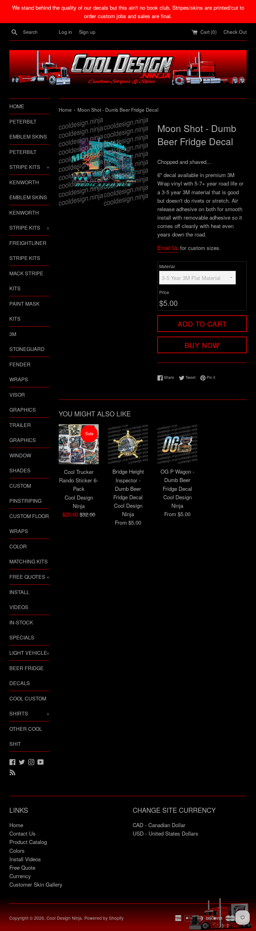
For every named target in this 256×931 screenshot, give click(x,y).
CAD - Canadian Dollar (159, 825)
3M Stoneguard (27, 341)
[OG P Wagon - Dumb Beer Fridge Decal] (177, 444)
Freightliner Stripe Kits (28, 250)
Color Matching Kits (28, 554)
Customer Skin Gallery (35, 884)
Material (167, 266)
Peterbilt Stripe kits (29, 159)
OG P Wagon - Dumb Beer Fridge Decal (177, 479)
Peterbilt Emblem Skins (28, 129)
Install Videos (19, 599)
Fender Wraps (20, 372)
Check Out (235, 31)
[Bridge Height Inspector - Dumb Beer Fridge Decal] (128, 444)
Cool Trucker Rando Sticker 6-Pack (78, 480)
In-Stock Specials (21, 630)
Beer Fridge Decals (26, 675)
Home (16, 106)
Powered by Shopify (104, 918)
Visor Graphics (22, 402)
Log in (65, 31)
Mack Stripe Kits (26, 281)
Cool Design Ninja (64, 918)
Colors (17, 850)
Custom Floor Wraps (29, 523)
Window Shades (20, 463)
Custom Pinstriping (25, 493)
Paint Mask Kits (24, 311)
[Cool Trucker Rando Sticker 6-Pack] (79, 444)
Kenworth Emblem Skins (28, 190)
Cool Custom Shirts (29, 706)
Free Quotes (29, 576)
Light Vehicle (29, 652)
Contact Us (22, 833)
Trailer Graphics (22, 432)
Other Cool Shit (25, 736)
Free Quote (22, 867)
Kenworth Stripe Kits (29, 220)
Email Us (168, 248)
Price (164, 292)
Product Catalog (28, 842)
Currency (20, 876)
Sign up (87, 31)
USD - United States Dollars (165, 833)
